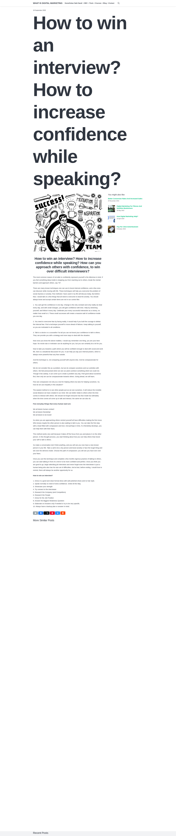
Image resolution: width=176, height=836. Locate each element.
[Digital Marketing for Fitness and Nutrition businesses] (111, 208)
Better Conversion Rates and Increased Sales (125, 199)
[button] (83, 3)
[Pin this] (52, 513)
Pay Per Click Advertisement (127, 227)
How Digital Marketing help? (127, 216)
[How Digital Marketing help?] (111, 218)
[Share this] (40, 513)
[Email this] (35, 513)
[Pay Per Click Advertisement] (111, 229)
